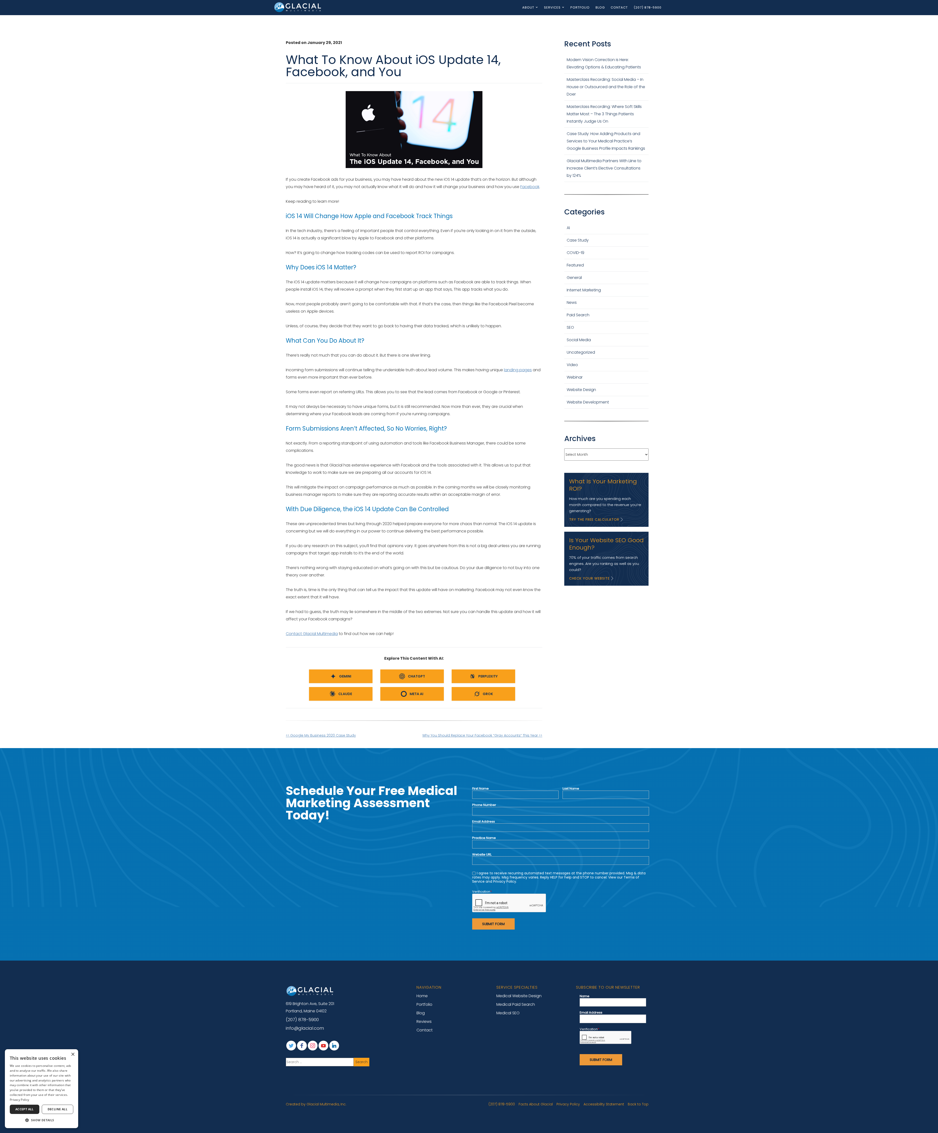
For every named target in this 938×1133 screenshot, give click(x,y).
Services (552, 7)
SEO (570, 327)
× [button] (73, 1054)
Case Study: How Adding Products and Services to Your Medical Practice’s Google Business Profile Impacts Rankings (606, 141)
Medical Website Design (519, 996)
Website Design (581, 389)
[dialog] (41, 1088)
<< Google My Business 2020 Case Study (321, 735)
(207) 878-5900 (647, 7)
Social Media (579, 340)
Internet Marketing (584, 290)
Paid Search (578, 315)
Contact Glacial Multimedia (312, 633)
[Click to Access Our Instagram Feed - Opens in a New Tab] (313, 1045)
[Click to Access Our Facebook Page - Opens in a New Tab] (302, 1045)
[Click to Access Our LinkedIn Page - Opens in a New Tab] (334, 1045)
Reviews (424, 1021)
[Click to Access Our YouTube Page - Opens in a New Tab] (323, 1045)
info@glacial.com (305, 1028)
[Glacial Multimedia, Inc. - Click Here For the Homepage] (298, 7)
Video (572, 365)
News (572, 302)
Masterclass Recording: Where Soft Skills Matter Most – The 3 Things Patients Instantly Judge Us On (604, 114)
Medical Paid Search (515, 1004)
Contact (619, 7)
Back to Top (638, 1104)
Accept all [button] (24, 1109)
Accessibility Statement (604, 1104)
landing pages (518, 370)
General (574, 277)
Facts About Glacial (536, 1104)
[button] (41, 1120)
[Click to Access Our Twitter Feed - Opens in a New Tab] (291, 1045)
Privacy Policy (568, 1104)
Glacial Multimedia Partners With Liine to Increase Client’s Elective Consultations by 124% (604, 168)
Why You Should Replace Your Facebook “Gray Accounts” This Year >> (482, 735)
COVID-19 (575, 252)
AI (568, 228)
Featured (575, 265)
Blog (600, 7)
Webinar (575, 377)
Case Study (578, 240)
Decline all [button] (57, 1109)
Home (422, 996)
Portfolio (580, 7)
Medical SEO (508, 1013)
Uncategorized (581, 352)
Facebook (529, 187)
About (528, 7)
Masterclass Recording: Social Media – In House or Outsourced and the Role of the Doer (606, 87)
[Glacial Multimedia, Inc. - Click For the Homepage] (310, 991)
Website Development (588, 402)
